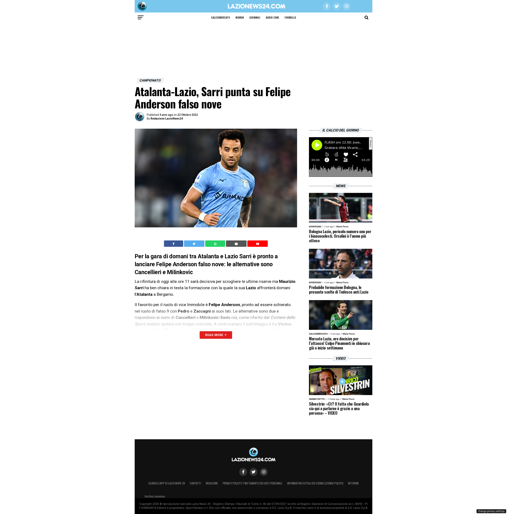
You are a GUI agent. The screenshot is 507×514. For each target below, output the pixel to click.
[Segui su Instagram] (264, 472)
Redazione (212, 483)
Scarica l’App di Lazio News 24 (166, 483)
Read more (214, 335)
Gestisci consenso (155, 496)
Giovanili (254, 17)
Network (353, 483)
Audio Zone (272, 17)
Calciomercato (220, 17)
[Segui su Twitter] (253, 472)
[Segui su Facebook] (243, 472)
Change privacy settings (491, 511)
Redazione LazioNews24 (167, 118)
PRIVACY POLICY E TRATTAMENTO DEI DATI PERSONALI (252, 483)
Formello (290, 17)
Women (239, 17)
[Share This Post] (215, 243)
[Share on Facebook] (174, 243)
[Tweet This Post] (194, 243)
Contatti (195, 483)
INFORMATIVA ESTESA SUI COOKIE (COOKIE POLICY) (315, 483)
